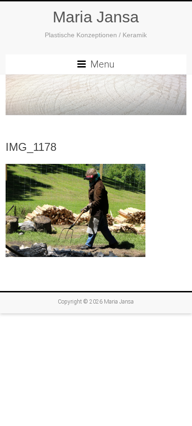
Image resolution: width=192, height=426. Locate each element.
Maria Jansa (96, 17)
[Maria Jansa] (96, 94)
